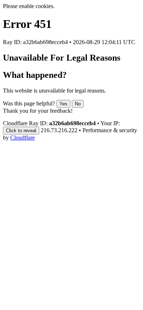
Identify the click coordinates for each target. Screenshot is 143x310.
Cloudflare (22, 137)
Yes (63, 104)
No (78, 104)
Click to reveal (21, 130)
